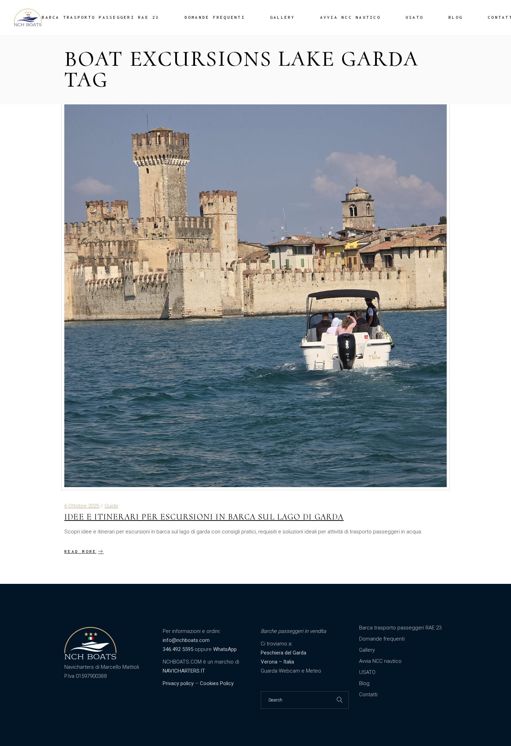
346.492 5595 (178, 649)
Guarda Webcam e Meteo (291, 671)
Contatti (368, 694)
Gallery (367, 650)
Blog (364, 683)
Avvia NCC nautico (380, 661)
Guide (111, 506)
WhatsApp (225, 649)
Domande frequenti (382, 639)
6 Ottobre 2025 (81, 506)
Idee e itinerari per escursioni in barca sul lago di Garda (204, 517)
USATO (367, 672)
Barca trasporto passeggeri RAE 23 (400, 628)
